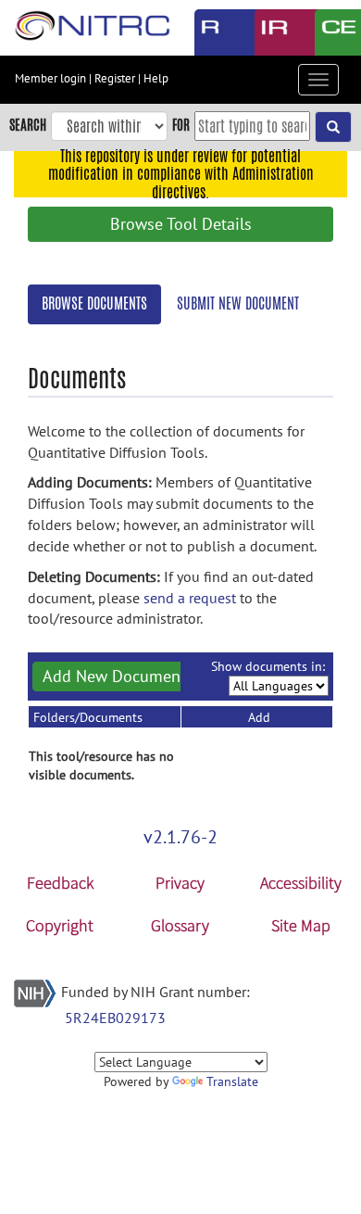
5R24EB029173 (115, 1017)
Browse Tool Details (181, 223)
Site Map (300, 925)
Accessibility (301, 882)
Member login (50, 78)
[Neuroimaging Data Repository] (271, 32)
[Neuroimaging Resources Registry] (210, 32)
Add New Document (114, 676)
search (27, 124)
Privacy (180, 882)
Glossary (180, 925)
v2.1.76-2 (180, 837)
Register (114, 78)
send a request (189, 597)
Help (155, 78)
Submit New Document (238, 303)
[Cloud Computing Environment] (331, 32)
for (181, 124)
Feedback (60, 882)
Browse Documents (94, 303)
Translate (232, 1081)
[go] (333, 127)
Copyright (59, 925)
